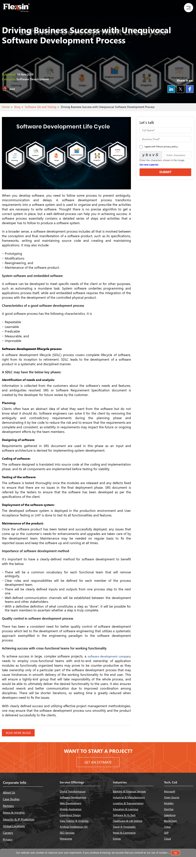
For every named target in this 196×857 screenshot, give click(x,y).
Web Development (70, 803)
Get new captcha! (149, 164)
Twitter (180, 89)
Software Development (73, 797)
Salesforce (170, 815)
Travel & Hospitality (124, 827)
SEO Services (67, 832)
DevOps (168, 809)
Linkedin (171, 89)
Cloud (167, 838)
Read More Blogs (18, 733)
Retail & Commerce (124, 832)
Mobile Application (71, 809)
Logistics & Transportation (128, 803)
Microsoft (169, 791)
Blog (17, 107)
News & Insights (14, 812)
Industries (120, 782)
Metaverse (66, 838)
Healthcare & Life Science (127, 821)
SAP (166, 832)
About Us (9, 792)
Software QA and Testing (40, 107)
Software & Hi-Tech (124, 815)
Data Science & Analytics (74, 821)
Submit (165, 172)
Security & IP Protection (18, 819)
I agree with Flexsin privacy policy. (160, 146)
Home (6, 107)
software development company (109, 656)
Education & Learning (125, 809)
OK (175, 853)
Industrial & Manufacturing (129, 797)
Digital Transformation (73, 791)
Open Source (171, 797)
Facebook (190, 89)
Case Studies (11, 799)
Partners (8, 806)
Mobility (169, 803)
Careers (8, 833)
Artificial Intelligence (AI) (74, 827)
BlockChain (170, 821)
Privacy (7, 839)
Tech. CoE (170, 782)
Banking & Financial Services (129, 791)
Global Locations (14, 826)
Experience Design (70, 815)
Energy (117, 838)
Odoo (167, 827)
